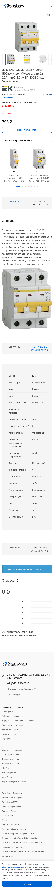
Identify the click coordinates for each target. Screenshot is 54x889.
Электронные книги (10, 754)
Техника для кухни (10, 759)
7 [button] (37, 186)
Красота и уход (9, 733)
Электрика (18, 87)
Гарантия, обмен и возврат (14, 829)
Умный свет (7, 777)
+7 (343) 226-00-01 (19, 683)
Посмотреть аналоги (27, 129)
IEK (34, 375)
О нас (4, 820)
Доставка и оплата (10, 824)
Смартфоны (7, 711)
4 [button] (28, 186)
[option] (11, 59)
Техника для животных (12, 763)
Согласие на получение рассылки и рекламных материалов (23, 853)
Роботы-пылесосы (10, 716)
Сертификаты (8, 815)
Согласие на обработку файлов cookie (19, 837)
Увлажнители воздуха (12, 750)
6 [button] (34, 186)
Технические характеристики (39, 203)
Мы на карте (14, 694)
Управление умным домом (14, 781)
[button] (25, 35)
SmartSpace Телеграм (12, 797)
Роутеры (6, 738)
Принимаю (27, 884)
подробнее (46, 94)
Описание (14, 201)
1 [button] (18, 186)
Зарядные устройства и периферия (18, 720)
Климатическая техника (12, 729)
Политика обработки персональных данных (22, 833)
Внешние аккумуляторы (13, 724)
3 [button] (25, 186)
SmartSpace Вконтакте (12, 793)
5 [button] (31, 186)
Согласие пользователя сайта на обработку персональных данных (22, 844)
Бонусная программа (11, 806)
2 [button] (22, 186)
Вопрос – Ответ (9, 811)
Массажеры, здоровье (12, 772)
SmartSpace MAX (10, 802)
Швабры (6, 768)
